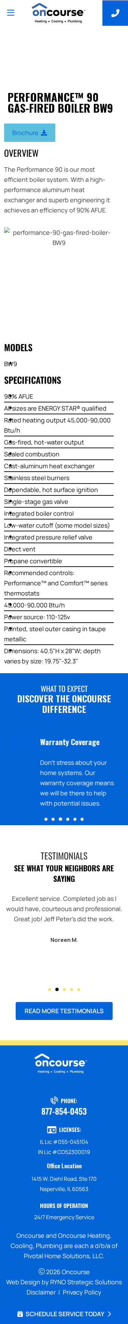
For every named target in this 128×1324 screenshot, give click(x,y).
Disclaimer (41, 1292)
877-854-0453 (64, 1111)
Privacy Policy (82, 1292)
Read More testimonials (64, 1011)
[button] (45, 819)
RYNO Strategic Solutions (86, 1282)
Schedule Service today (65, 1314)
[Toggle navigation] (10, 13)
